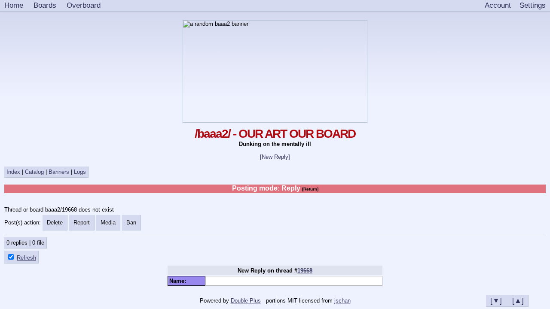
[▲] (518, 300)
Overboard (84, 5)
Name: (179, 281)
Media (108, 222)
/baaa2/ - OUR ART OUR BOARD (275, 133)
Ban (131, 222)
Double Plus (246, 300)
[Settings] (532, 5)
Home (13, 5)
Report (81, 222)
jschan (342, 300)
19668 (304, 270)
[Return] (310, 189)
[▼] (496, 300)
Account (498, 5)
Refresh (26, 257)
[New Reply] (275, 157)
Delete (55, 222)
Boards (45, 5)
